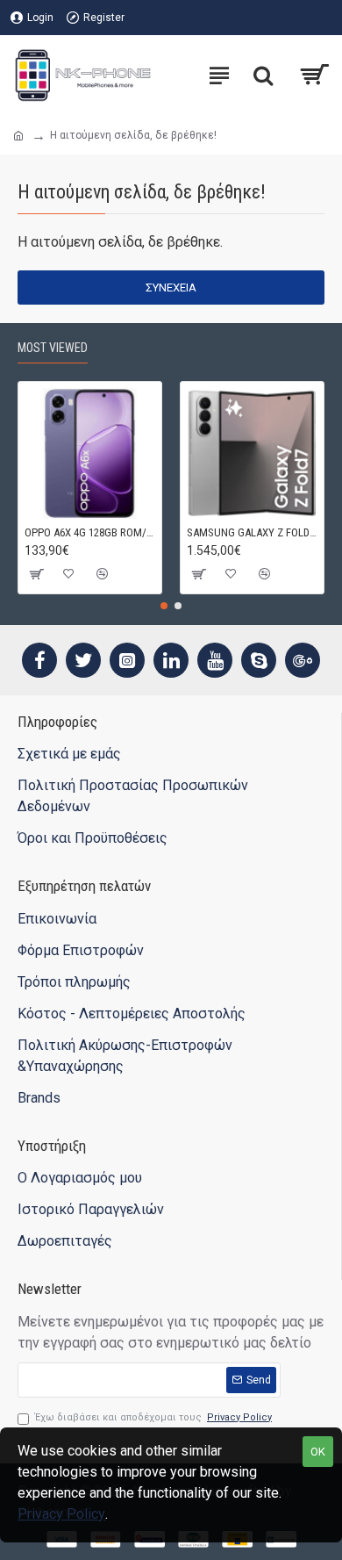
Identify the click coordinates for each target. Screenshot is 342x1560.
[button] (163, 605)
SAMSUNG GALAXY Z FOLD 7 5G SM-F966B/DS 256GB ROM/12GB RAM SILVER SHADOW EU (252, 532)
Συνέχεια (171, 287)
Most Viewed (53, 348)
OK (317, 1451)
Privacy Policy (61, 1514)
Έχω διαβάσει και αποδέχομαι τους (153, 1417)
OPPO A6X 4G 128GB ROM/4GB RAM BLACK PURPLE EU (90, 532)
